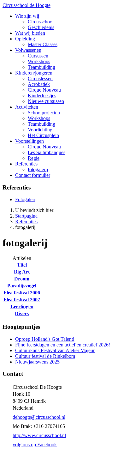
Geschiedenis (41, 27)
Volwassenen (28, 50)
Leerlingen (21, 306)
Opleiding (25, 38)
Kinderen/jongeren (33, 72)
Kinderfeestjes (42, 95)
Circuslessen (40, 78)
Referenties (26, 163)
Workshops (39, 61)
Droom (21, 278)
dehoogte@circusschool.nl (39, 417)
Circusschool (41, 21)
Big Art (22, 271)
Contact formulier (32, 175)
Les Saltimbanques (46, 152)
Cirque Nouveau (44, 90)
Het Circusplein (43, 135)
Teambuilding (41, 67)
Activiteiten (26, 107)
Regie (33, 158)
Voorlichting (40, 129)
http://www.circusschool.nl (39, 435)
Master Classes (42, 44)
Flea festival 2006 (21, 292)
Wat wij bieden (30, 33)
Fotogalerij (26, 199)
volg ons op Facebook (35, 444)
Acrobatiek (39, 84)
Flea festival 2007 (21, 299)
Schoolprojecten (44, 112)
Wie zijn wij (27, 16)
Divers (22, 313)
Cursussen (38, 55)
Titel (22, 265)
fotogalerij (38, 169)
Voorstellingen (29, 141)
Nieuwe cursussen (46, 101)
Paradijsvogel (21, 285)
